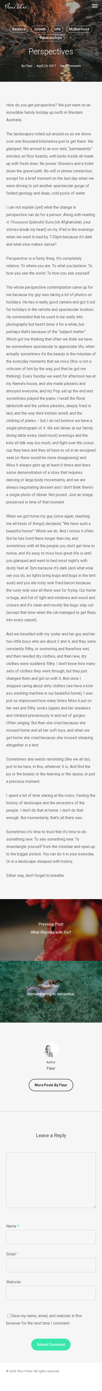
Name (12, 1226)
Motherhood (79, 29)
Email (12, 1254)
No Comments (70, 66)
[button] (95, 5)
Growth (40, 29)
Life (57, 29)
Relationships (51, 38)
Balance (19, 29)
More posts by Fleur (51, 1085)
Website (13, 1282)
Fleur (29, 66)
